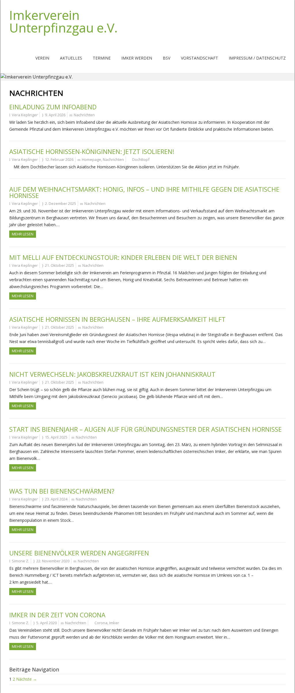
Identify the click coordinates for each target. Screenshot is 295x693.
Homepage (91, 159)
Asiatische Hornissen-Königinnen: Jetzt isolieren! (91, 151)
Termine (102, 58)
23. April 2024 (56, 499)
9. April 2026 (55, 114)
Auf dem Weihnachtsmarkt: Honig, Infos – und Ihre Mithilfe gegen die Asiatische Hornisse (144, 192)
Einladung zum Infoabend (53, 106)
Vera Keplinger (25, 114)
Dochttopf (141, 159)
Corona (100, 622)
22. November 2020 (52, 560)
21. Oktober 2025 (59, 265)
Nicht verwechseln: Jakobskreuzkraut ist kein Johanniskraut (112, 374)
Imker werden (136, 58)
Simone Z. (20, 560)
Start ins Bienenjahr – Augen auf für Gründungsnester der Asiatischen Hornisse (145, 429)
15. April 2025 (56, 437)
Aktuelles (71, 58)
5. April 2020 (46, 622)
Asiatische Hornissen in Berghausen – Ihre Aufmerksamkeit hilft (117, 319)
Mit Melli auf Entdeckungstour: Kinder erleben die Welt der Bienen (123, 257)
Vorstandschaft (199, 58)
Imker (114, 622)
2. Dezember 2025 (60, 203)
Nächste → (26, 679)
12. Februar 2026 (59, 159)
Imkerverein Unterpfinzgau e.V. (63, 21)
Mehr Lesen (22, 234)
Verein (42, 58)
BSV (166, 58)
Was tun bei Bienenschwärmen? (61, 491)
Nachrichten (84, 114)
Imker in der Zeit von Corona (57, 614)
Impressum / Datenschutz (257, 58)
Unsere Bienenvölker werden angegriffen (79, 553)
